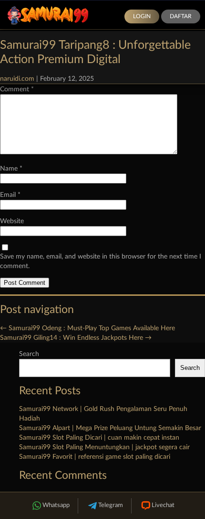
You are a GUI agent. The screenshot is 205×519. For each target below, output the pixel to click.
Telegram (110, 505)
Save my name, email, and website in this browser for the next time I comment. (100, 261)
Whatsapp (56, 505)
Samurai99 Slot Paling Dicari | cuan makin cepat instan (99, 437)
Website (12, 221)
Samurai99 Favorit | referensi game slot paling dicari (94, 457)
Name (11, 168)
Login (142, 16)
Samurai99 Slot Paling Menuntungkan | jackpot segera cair (104, 447)
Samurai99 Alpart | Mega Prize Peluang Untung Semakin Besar (110, 428)
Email (10, 195)
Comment (17, 89)
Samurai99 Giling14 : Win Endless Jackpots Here (76, 338)
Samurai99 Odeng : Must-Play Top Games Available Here (87, 328)
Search (29, 354)
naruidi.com (17, 79)
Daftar (181, 16)
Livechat (163, 505)
